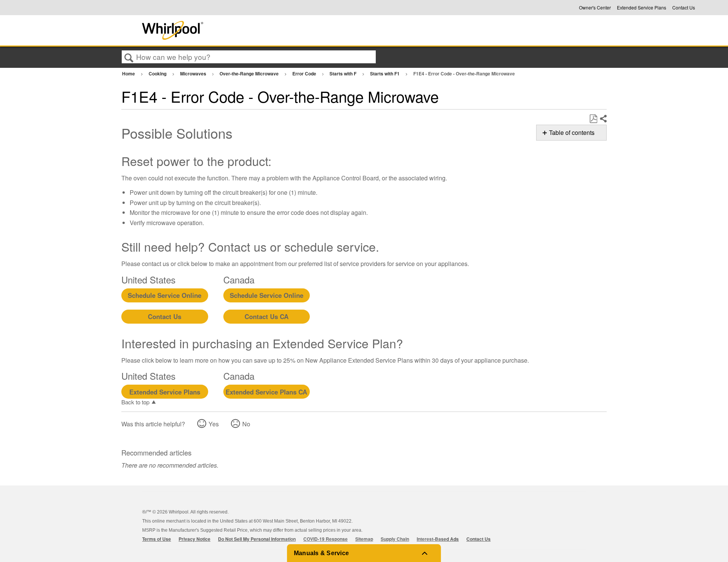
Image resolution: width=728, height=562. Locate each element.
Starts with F (343, 73)
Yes (214, 424)
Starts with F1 (385, 73)
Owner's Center (595, 8)
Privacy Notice (194, 538)
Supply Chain (395, 538)
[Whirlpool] (228, 30)
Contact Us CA (267, 316)
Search (128, 57)
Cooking (158, 73)
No (246, 424)
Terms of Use (156, 538)
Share (603, 119)
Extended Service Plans (641, 8)
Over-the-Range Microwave (250, 73)
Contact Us (683, 8)
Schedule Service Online (164, 295)
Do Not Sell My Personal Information (257, 538)
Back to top (135, 401)
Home (129, 73)
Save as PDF (593, 119)
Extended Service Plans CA (266, 391)
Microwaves (193, 73)
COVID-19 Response (325, 538)
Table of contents (572, 132)
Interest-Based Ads (438, 538)
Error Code (304, 73)
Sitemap (364, 538)
